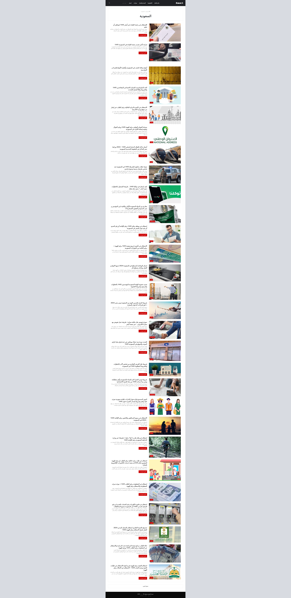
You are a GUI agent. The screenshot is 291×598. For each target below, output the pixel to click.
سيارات (135, 3)
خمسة (141, 594)
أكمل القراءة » (143, 35)
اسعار (130, 3)
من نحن (149, 595)
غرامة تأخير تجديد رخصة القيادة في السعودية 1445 (131, 45)
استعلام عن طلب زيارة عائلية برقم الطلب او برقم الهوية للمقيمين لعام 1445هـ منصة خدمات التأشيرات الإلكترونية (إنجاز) (129, 463)
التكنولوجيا (150, 3)
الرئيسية (147, 11)
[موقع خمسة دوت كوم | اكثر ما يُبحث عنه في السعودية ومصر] (179, 3)
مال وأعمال (156, 3)
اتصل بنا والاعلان (143, 595)
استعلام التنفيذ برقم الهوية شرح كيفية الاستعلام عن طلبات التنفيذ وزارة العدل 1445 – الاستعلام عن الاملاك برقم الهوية (129, 568)
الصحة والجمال (142, 3)
